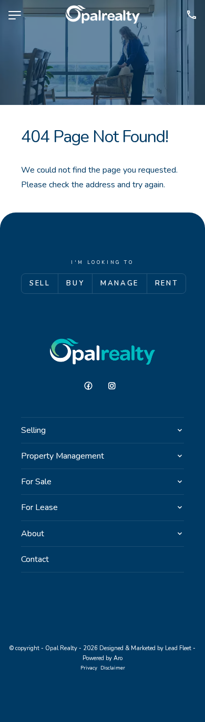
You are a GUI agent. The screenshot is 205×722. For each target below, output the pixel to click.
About (32, 533)
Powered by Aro (102, 658)
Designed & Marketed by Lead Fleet (145, 648)
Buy (75, 283)
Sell (39, 283)
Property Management (62, 456)
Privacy (88, 667)
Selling (33, 430)
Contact (35, 559)
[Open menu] (15, 15)
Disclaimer (112, 667)
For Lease (39, 507)
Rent (166, 283)
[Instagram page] (114, 386)
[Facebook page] (92, 386)
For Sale (36, 481)
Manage (119, 283)
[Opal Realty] (103, 14)
